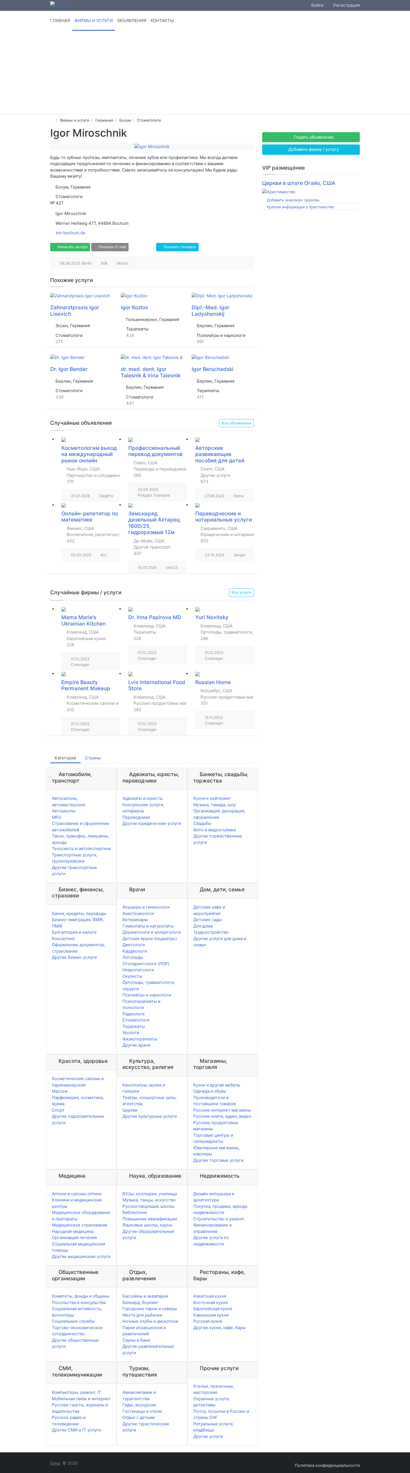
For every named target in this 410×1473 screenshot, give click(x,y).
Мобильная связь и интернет (81, 1398)
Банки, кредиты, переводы (79, 913)
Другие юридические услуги (151, 823)
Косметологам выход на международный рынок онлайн (89, 454)
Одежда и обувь (209, 1091)
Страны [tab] (93, 757)
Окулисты (132, 976)
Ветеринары (135, 919)
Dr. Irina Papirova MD (154, 617)
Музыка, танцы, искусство (149, 1199)
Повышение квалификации (149, 1218)
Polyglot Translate (154, 495)
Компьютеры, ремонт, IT (76, 1392)
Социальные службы (73, 1321)
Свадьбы (202, 823)
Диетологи (133, 944)
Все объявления (236, 423)
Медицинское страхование (79, 1225)
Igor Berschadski (212, 369)
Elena (238, 496)
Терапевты (133, 1026)
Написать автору (72, 247)
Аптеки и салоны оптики (77, 1193)
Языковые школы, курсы (147, 1225)
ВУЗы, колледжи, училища (149, 1193)
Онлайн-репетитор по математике (89, 516)
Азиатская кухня (209, 1296)
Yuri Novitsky (211, 617)
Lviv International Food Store (156, 685)
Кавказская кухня (210, 1315)
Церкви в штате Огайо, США (298, 183)
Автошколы (63, 810)
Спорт (58, 1110)
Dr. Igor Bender (69, 369)
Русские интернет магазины (222, 1110)
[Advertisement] (205, 72)
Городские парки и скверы (149, 1308)
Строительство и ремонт (218, 1218)
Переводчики (136, 817)
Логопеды (132, 957)
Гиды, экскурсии (139, 1404)
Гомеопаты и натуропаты (147, 926)
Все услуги (241, 592)
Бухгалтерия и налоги (74, 932)
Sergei (239, 555)
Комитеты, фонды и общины (80, 1296)
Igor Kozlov (134, 307)
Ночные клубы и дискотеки (150, 1321)
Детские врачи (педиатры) (149, 938)
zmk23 (172, 567)
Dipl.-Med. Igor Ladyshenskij (210, 310)
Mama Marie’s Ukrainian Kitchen (83, 620)
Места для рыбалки (142, 1315)
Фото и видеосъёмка (214, 829)
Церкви (130, 1110)
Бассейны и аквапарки (145, 1296)
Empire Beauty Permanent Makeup (85, 685)
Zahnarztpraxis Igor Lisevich (74, 310)
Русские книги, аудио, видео (222, 1116)
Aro (103, 555)
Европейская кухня (212, 1308)
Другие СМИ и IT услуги (76, 1430)
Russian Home (213, 682)
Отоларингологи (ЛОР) (145, 963)
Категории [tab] (65, 757)
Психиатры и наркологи (146, 995)
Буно (55, 1463)
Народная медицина (72, 1231)
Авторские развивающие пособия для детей (219, 454)
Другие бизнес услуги (74, 957)
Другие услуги (208, 1436)
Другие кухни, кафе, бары (219, 1327)
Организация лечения (74, 1237)
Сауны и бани (136, 1340)
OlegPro (106, 496)
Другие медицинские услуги (81, 1256)
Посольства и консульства (79, 1302)
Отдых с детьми (138, 1417)
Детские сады (207, 919)
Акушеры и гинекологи (146, 907)
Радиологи (133, 1013)
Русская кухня (207, 1321)
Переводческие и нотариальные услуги (223, 516)
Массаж (60, 1091)
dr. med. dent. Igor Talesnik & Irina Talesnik (150, 372)
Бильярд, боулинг (140, 1302)
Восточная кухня (210, 1302)
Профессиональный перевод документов (155, 451)
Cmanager (80, 664)
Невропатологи (138, 969)
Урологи (130, 1032)
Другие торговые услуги (218, 1160)
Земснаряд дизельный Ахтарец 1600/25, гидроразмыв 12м (154, 523)
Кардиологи (134, 951)
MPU (56, 817)
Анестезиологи (138, 913)
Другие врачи (136, 1045)
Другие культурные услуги (149, 1116)
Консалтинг (63, 938)
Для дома (203, 926)
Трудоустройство (211, 932)
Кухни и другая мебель (216, 1085)
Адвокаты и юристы (142, 798)
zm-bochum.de (70, 232)
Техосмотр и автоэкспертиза (81, 848)
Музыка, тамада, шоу (214, 804)
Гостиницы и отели (142, 1411)
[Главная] (52, 120)
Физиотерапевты (139, 1039)
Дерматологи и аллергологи (151, 932)
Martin (122, 263)
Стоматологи (135, 1020)
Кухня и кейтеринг (212, 798)
